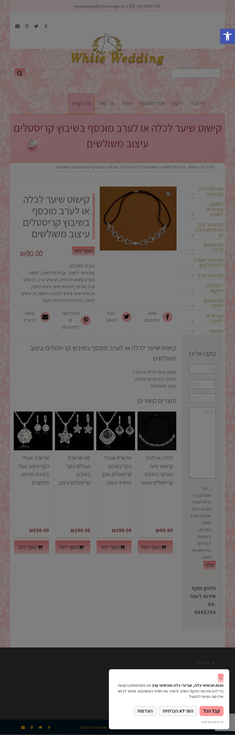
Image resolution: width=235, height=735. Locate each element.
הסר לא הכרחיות (177, 711)
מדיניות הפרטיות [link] (212, 722)
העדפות (145, 711)
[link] (227, 36)
